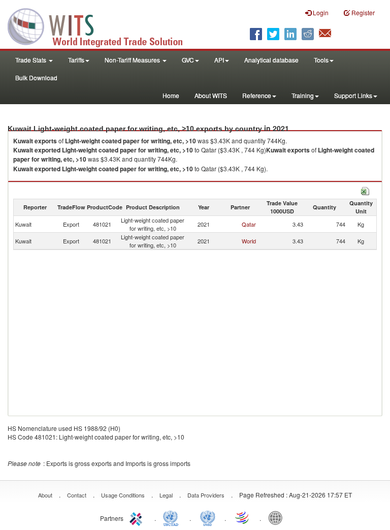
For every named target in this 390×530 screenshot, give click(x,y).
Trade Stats (31, 59)
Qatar (249, 224)
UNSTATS (208, 517)
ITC (137, 517)
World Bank (278, 517)
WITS (101, 25)
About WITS (210, 95)
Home (170, 95)
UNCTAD (172, 517)
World (249, 241)
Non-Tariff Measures (133, 59)
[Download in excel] (365, 189)
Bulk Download (36, 77)
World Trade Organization (243, 517)
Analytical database (271, 59)
